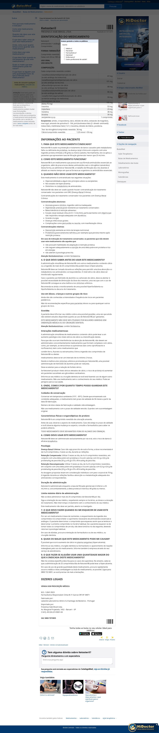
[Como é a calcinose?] (50, 693)
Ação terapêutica (109, 718)
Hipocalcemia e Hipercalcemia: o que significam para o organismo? (93, 698)
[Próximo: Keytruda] (112, 637)
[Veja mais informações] (143, 727)
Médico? (69, 49)
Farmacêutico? (71, 53)
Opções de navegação (127, 144)
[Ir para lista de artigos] (107, 637)
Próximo (112, 640)
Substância (96, 718)
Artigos (107, 640)
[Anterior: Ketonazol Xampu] (102, 637)
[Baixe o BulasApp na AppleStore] (96, 634)
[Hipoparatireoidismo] (73, 693)
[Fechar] (156, 724)
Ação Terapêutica (125, 154)
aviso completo (23, 123)
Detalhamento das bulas (128, 163)
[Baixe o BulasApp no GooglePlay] (84, 634)
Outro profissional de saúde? (76, 59)
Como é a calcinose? (47, 695)
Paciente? (69, 51)
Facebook (122, 125)
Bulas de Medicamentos (128, 158)
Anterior (101, 640)
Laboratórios (123, 167)
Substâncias (123, 177)
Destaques (121, 181)
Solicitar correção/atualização (59, 645)
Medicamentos (71, 718)
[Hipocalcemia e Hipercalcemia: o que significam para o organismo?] (95, 693)
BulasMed (121, 149)
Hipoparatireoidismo (70, 695)
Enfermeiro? (70, 57)
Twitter (121, 132)
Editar (41, 645)
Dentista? (69, 55)
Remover (46, 645)
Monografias (123, 172)
